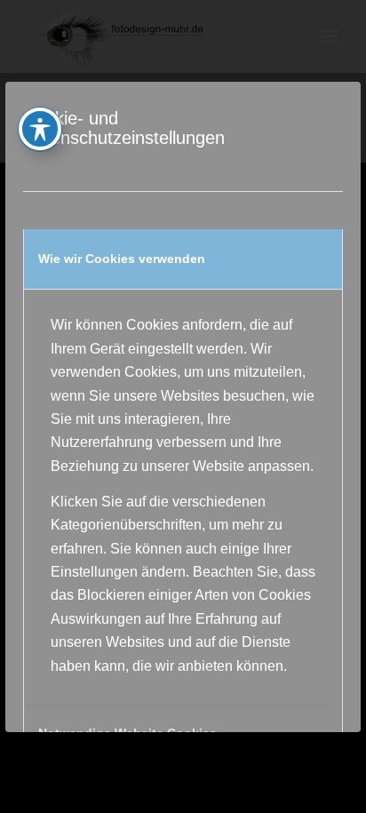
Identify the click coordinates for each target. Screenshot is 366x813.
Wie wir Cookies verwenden (121, 258)
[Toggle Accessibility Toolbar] (40, 129)
